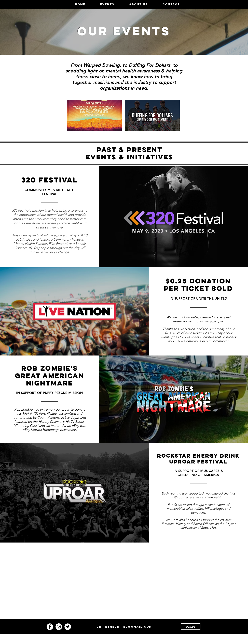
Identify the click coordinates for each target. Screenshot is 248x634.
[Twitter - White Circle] (67, 626)
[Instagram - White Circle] (59, 626)
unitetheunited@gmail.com (124, 626)
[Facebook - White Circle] (50, 626)
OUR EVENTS (124, 31)
